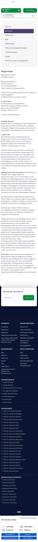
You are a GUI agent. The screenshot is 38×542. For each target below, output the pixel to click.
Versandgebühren (25, 345)
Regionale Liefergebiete (27, 338)
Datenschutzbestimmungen (29, 518)
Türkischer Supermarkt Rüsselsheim (12, 431)
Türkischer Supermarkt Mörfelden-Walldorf (14, 434)
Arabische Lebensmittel (9, 485)
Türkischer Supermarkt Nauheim (11, 462)
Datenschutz (9, 35)
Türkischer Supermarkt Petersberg (12, 436)
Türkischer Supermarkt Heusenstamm (13, 445)
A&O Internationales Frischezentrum (12, 388)
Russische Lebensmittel (9, 494)
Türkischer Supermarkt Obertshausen (13, 439)
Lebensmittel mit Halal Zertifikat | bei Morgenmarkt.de (7, 371)
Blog (2, 352)
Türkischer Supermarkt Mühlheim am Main (14, 459)
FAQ (2, 363)
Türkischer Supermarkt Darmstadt (12, 411)
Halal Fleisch (5, 366)
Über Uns (4, 355)
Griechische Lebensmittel (10, 502)
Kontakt (7, 56)
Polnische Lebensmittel (9, 500)
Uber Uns (8, 27)
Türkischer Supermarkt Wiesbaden (12, 414)
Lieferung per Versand (26, 332)
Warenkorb (4, 332)
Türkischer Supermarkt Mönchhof (12, 451)
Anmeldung (31, 10)
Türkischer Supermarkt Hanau (11, 425)
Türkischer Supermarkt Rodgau (11, 442)
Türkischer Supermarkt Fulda (10, 422)
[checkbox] (3, 527)
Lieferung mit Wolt (25, 329)
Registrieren (4, 329)
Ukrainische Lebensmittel (9, 497)
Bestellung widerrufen (26, 361)
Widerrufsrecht (9, 44)
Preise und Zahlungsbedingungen (16, 48)
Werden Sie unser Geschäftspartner (16, 61)
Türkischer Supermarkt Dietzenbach (12, 419)
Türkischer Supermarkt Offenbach (12, 416)
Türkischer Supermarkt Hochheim (12, 457)
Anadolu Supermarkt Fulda (10, 393)
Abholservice (24, 335)
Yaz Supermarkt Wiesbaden (10, 391)
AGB (6, 39)
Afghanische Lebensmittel (10, 488)
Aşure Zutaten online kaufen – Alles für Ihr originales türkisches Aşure (9, 340)
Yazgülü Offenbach (8, 385)
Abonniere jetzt (28, 297)
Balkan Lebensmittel (8, 491)
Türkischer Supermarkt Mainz (11, 428)
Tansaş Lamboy (7, 402)
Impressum (8, 31)
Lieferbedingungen (11, 52)
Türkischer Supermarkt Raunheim (12, 454)
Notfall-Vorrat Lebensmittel (9, 335)
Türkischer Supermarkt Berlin (11, 471)
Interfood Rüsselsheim (9, 396)
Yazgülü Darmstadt (8, 382)
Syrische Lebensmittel (9, 482)
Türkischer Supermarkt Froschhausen (13, 468)
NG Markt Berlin (7, 399)
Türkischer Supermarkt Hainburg (11, 465)
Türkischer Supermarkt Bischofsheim (13, 448)
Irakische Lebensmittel (9, 479)
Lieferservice (24, 327)
